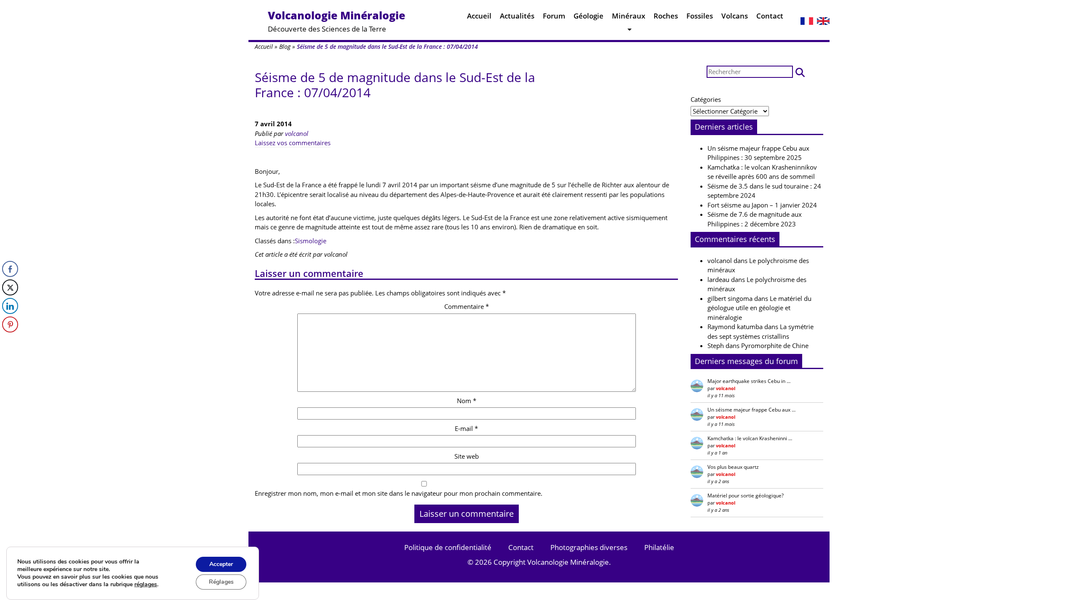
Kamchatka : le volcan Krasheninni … (749, 438)
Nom (466, 400)
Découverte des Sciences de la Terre (336, 21)
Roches (666, 16)
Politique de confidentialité (447, 547)
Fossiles (699, 16)
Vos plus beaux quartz (733, 466)
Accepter (221, 564)
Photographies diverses (588, 547)
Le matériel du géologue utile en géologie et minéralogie (759, 308)
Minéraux (628, 16)
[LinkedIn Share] (10, 306)
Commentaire (466, 306)
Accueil (479, 16)
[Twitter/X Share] (10, 287)
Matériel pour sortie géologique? (745, 495)
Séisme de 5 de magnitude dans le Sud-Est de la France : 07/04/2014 (395, 85)
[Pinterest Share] (10, 324)
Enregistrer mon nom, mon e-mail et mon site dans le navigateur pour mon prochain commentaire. (398, 493)
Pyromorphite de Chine (774, 345)
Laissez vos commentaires (293, 142)
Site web (466, 456)
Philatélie (659, 547)
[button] (800, 72)
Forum (554, 16)
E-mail (466, 428)
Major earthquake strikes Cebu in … (748, 381)
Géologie (588, 16)
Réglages (221, 582)
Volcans (734, 16)
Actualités (517, 16)
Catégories (706, 99)
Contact (769, 16)
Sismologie (310, 241)
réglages (145, 584)
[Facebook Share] (10, 269)
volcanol (296, 133)
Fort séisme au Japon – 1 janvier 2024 (762, 205)
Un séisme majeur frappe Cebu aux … (751, 409)
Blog (285, 46)
